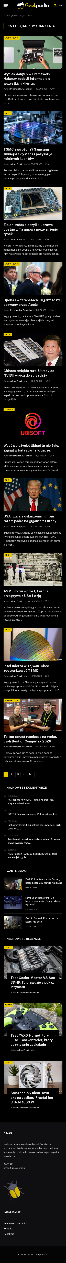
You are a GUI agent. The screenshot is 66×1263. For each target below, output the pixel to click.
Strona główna (11, 15)
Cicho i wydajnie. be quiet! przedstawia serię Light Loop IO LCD (35, 827)
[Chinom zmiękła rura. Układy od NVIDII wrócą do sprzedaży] (33, 349)
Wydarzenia (11, 38)
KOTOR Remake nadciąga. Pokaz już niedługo (33, 814)
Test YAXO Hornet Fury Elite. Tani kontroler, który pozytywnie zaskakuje (31, 1040)
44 (29, 774)
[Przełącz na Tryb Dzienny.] (60, 5)
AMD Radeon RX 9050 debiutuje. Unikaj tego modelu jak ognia (32, 856)
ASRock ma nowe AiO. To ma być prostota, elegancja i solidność (31, 801)
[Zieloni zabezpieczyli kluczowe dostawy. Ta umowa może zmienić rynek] (33, 203)
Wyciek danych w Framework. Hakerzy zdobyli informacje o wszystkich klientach (27, 78)
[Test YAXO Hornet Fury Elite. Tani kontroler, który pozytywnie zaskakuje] (33, 1019)
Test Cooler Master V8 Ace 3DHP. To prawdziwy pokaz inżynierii (32, 982)
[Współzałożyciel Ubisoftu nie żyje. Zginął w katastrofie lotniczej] (33, 424)
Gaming (9, 409)
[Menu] (6, 5)
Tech (7, 113)
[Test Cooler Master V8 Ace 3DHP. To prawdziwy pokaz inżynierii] (33, 962)
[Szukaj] (55, 5)
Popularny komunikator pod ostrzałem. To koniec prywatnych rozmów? (34, 841)
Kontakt (8, 1228)
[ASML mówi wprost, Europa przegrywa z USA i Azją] (33, 569)
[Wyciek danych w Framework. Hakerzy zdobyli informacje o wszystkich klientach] (33, 52)
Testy (8, 947)
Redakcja (9, 1234)
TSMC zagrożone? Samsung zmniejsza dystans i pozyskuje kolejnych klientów (28, 154)
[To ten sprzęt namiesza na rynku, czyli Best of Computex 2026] (33, 715)
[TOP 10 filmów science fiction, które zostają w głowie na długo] (13, 883)
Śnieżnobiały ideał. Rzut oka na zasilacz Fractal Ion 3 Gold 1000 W (31, 1097)
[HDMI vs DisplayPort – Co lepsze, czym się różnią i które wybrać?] (13, 902)
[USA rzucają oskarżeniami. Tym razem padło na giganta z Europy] (33, 495)
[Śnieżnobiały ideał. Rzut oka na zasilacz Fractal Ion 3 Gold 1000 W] (33, 1077)
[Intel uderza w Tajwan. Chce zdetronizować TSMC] (33, 644)
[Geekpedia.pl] (33, 5)
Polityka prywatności (15, 1223)
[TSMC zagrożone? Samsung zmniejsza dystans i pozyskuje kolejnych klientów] (33, 128)
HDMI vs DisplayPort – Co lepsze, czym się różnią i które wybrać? (42, 901)
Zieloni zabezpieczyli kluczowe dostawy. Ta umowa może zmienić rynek (31, 229)
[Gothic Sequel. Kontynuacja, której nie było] (13, 922)
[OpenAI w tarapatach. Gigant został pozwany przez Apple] (33, 278)
